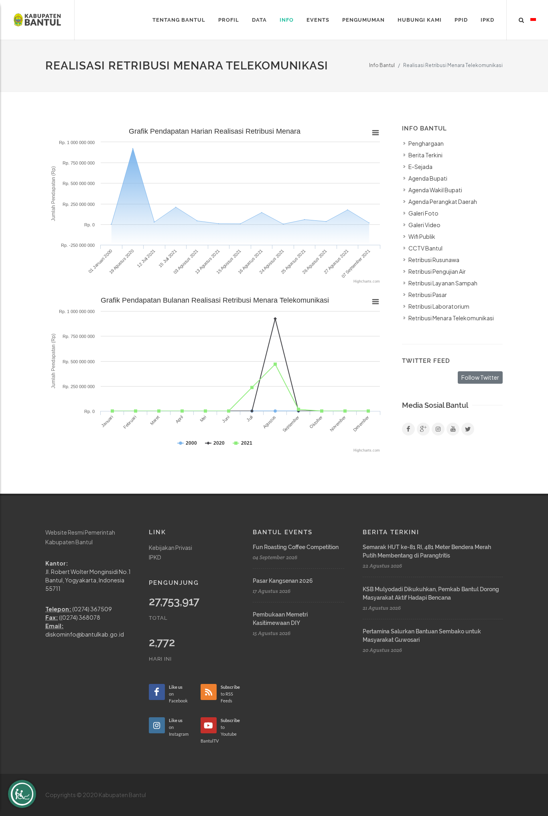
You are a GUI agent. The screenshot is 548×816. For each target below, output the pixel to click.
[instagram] (438, 429)
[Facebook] (408, 429)
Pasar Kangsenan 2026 (283, 581)
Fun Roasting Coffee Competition (296, 547)
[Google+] (423, 429)
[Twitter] (467, 429)
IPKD (155, 557)
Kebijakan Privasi (170, 547)
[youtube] (453, 429)
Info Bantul (382, 65)
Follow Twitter (480, 377)
